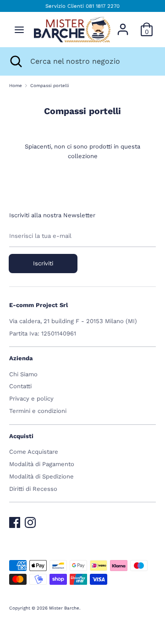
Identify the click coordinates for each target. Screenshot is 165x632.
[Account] (123, 24)
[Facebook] (14, 520)
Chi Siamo (23, 374)
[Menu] (19, 29)
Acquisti (21, 436)
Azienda (21, 358)
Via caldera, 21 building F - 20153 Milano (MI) (73, 321)
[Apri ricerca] (15, 61)
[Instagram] (30, 520)
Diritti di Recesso (33, 488)
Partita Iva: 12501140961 (42, 333)
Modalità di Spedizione (41, 476)
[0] (147, 24)
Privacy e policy (31, 398)
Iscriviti (43, 263)
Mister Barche (64, 607)
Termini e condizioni (37, 410)
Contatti (20, 386)
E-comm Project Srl (38, 305)
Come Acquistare (33, 451)
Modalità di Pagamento (41, 464)
